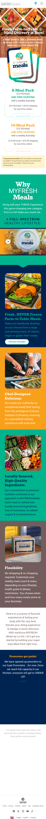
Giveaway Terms (37, 806)
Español (25, 817)
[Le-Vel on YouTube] (27, 811)
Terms (5, 806)
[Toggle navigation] (42, 3)
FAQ (29, 806)
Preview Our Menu (17, 342)
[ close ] (23, 681)
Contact (17, 806)
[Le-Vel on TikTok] (32, 811)
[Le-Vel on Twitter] (18, 811)
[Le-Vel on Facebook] (14, 811)
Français (33, 817)
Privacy (10, 806)
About (24, 806)
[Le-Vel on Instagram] (23, 811)
